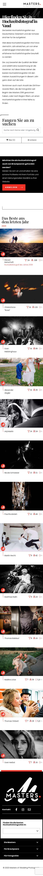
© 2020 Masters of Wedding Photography (21, 867)
